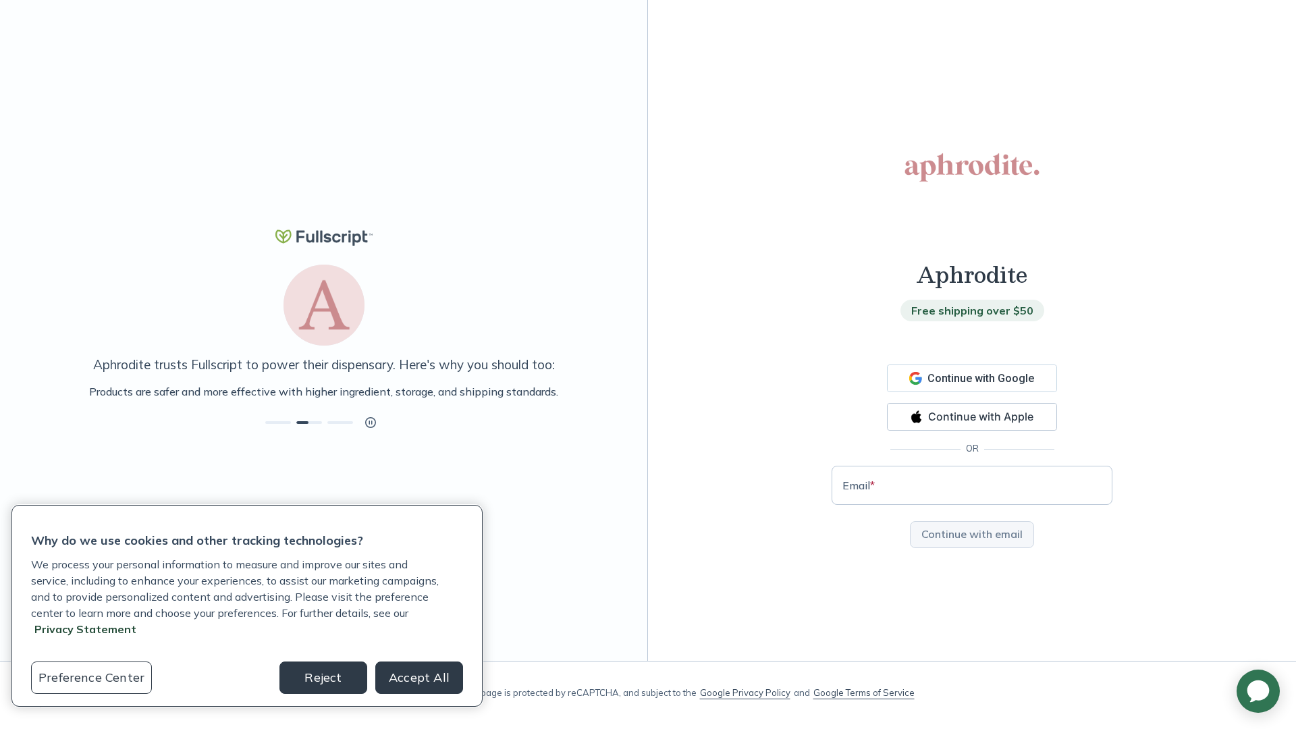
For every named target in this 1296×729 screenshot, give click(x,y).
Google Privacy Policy (745, 692)
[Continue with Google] (972, 378)
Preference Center (91, 677)
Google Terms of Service (864, 692)
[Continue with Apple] (972, 417)
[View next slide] (278, 422)
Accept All (419, 677)
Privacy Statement (85, 629)
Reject (323, 677)
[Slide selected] (309, 422)
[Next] (571, 391)
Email (858, 485)
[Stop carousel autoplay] (370, 422)
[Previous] (75, 391)
